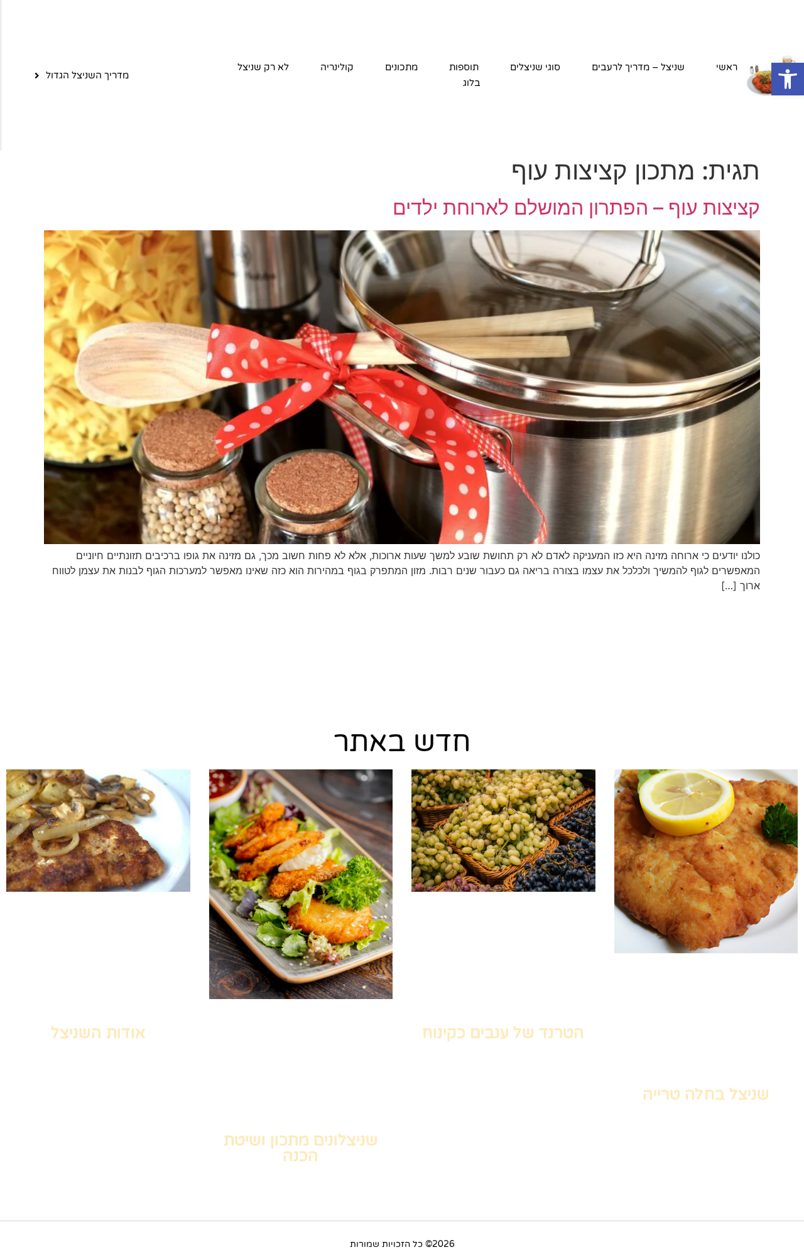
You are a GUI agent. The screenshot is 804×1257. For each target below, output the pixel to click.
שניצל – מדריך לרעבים (638, 67)
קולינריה (337, 67)
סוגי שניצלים (535, 67)
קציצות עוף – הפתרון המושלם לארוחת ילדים (576, 207)
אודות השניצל (98, 1033)
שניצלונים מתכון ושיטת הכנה (301, 1148)
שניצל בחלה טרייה (706, 1094)
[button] (787, 79)
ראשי (726, 67)
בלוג (472, 82)
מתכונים (401, 67)
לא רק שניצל (263, 67)
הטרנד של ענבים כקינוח (503, 1033)
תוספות (464, 67)
